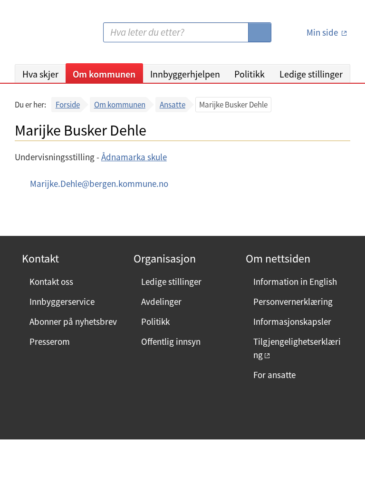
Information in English (295, 281)
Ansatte (172, 104)
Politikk (249, 74)
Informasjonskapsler (292, 321)
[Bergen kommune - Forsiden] (54, 36)
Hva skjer (40, 74)
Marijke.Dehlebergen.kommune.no (99, 183)
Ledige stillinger (311, 74)
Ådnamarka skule (134, 157)
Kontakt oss (51, 281)
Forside (68, 104)
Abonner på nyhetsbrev (73, 321)
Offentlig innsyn (171, 341)
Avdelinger (161, 301)
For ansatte (274, 374)
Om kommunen (104, 74)
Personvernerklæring (293, 301)
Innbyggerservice (62, 301)
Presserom (49, 341)
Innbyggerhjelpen (185, 74)
